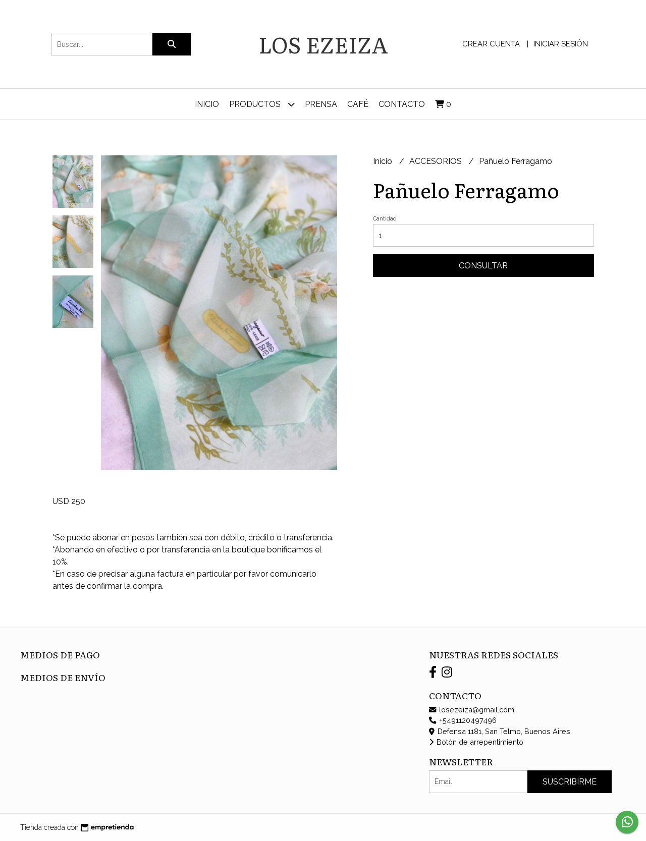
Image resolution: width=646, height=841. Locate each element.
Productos (256, 104)
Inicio (207, 104)
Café (357, 104)
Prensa (321, 104)
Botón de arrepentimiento (479, 742)
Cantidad (385, 218)
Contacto (402, 104)
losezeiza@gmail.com (475, 709)
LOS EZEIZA (323, 44)
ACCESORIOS (436, 161)
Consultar (483, 265)
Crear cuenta (491, 43)
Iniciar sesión (560, 43)
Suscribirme (570, 782)
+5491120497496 (467, 720)
